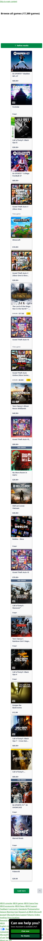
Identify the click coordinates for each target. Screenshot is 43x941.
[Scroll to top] (39, 891)
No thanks (25, 936)
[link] (21, 67)
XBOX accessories (7, 906)
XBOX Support (31, 906)
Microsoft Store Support (17, 914)
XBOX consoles (6, 903)
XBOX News (20, 906)
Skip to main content (8, 1)
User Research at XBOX (24, 911)
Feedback (4, 909)
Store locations (13, 917)
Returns (30, 914)
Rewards (3, 920)
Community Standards (17, 909)
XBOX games (18, 903)
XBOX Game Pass (31, 903)
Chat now (25, 931)
